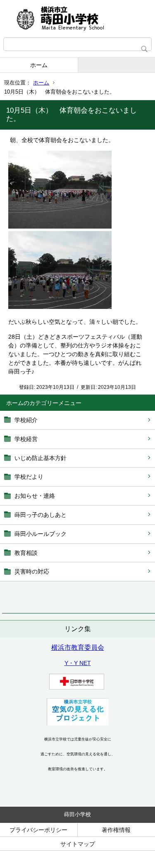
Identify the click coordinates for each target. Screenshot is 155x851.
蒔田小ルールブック (40, 533)
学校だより (28, 476)
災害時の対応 (31, 571)
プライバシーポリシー (38, 830)
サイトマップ (77, 844)
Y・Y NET (77, 663)
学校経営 (26, 439)
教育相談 (26, 553)
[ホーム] (77, 18)
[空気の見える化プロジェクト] (78, 723)
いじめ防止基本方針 (40, 458)
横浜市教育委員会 (77, 647)
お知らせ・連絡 (34, 495)
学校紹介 (26, 420)
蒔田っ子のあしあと (40, 514)
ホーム (39, 65)
